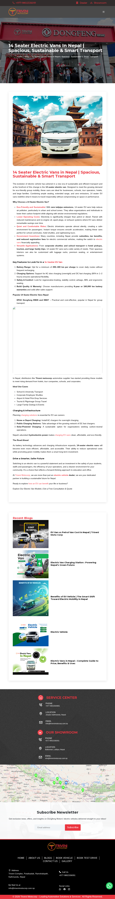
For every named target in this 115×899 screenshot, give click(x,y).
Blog (27, 56)
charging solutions (28, 415)
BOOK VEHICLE (64, 858)
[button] (66, 783)
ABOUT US (34, 858)
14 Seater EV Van (53, 262)
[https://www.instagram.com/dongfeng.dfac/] (70, 889)
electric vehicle (61, 475)
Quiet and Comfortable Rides (31, 226)
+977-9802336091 (26, 3)
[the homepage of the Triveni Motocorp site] (58, 847)
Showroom (100, 3)
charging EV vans (63, 435)
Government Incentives (28, 236)
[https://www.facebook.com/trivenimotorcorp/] (65, 889)
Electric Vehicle (59, 632)
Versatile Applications (27, 246)
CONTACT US (50, 861)
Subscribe (72, 827)
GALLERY (67, 861)
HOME (21, 858)
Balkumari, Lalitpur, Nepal (55, 750)
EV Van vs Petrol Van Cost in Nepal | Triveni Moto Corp (75, 533)
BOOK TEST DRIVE (87, 858)
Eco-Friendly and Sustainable (31, 207)
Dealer (83, 3)
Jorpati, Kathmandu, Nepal (56, 715)
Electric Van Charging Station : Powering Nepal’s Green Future (73, 563)
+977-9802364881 (53, 706)
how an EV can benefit (38, 483)
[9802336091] (61, 889)
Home (19, 56)
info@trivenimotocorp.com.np (57, 724)
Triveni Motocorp (22, 475)
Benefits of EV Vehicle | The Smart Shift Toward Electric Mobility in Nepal (73, 597)
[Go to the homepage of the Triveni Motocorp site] (18, 12)
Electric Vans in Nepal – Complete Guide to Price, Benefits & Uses (74, 662)
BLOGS (48, 858)
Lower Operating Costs (28, 217)
